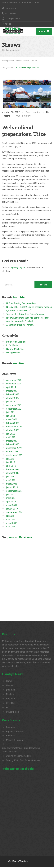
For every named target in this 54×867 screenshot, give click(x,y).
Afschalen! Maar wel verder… (20, 325)
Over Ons (10, 703)
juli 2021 (10, 412)
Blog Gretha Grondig (15, 341)
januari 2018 (12, 487)
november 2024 (13, 383)
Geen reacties (32, 112)
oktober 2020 (12, 430)
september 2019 (14, 455)
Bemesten (11, 735)
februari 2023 (12, 394)
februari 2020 (12, 444)
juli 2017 (10, 494)
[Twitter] (6, 24)
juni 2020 (10, 433)
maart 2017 (11, 505)
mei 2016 (10, 519)
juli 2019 (10, 458)
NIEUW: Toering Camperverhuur (21, 303)
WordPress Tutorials (18, 861)
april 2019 (11, 466)
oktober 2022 (12, 398)
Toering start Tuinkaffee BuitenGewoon (25, 314)
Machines (11, 694)
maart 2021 (11, 419)
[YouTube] (10, 24)
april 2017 (11, 501)
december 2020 (14, 426)
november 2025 (13, 380)
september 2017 (14, 491)
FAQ (8, 707)
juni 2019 (10, 462)
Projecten (10, 698)
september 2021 (14, 408)
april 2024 (11, 387)
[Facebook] (3, 24)
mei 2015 (10, 526)
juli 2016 (10, 516)
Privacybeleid (12, 712)
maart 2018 (11, 483)
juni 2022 (10, 401)
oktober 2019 (12, 451)
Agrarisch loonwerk (15, 731)
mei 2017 (10, 498)
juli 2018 (10, 476)
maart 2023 (11, 391)
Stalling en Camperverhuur (18, 756)
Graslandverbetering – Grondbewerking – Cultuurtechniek (22, 750)
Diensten (10, 689)
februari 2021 (12, 423)
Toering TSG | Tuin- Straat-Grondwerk (24, 760)
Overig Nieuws (24, 115)
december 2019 (14, 448)
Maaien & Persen (14, 740)
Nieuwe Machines (15, 349)
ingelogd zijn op (18, 267)
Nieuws (9, 685)
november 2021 (13, 405)
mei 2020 (10, 437)
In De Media (12, 345)
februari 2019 (12, 469)
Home (9, 681)
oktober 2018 (12, 473)
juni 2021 (10, 416)
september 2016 (14, 512)
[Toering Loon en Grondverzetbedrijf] (14, 31)
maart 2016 (11, 523)
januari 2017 (12, 508)
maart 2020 (11, 441)
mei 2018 (10, 480)
